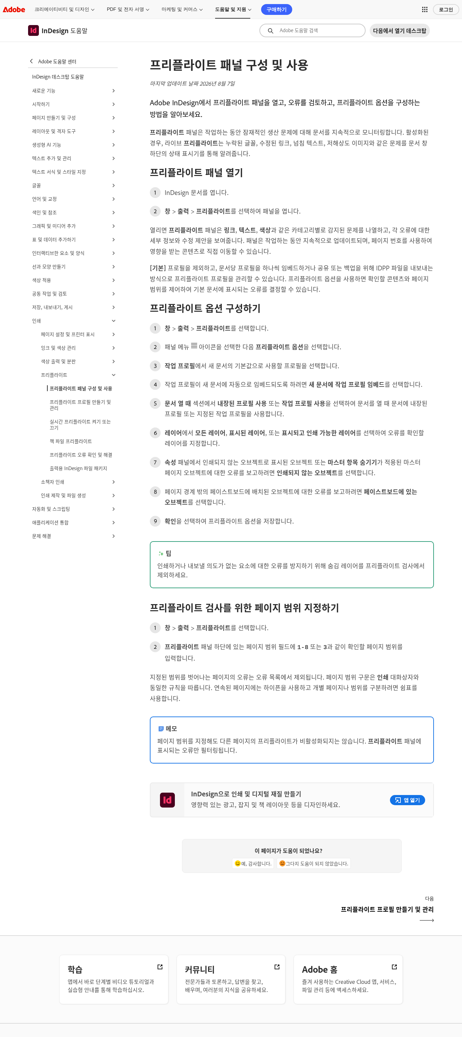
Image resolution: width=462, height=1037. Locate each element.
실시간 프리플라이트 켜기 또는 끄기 (80, 424)
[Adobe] (14, 9)
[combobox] (312, 30)
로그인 (446, 9)
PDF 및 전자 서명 (125, 9)
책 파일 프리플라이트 (71, 440)
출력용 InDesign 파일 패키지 (78, 467)
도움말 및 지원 (230, 9)
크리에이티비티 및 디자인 (61, 9)
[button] (424, 9)
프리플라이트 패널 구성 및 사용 (81, 388)
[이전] (220, 915)
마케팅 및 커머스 (180, 9)
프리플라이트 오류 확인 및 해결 (81, 454)
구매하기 (277, 9)
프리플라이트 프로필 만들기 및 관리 (80, 404)
